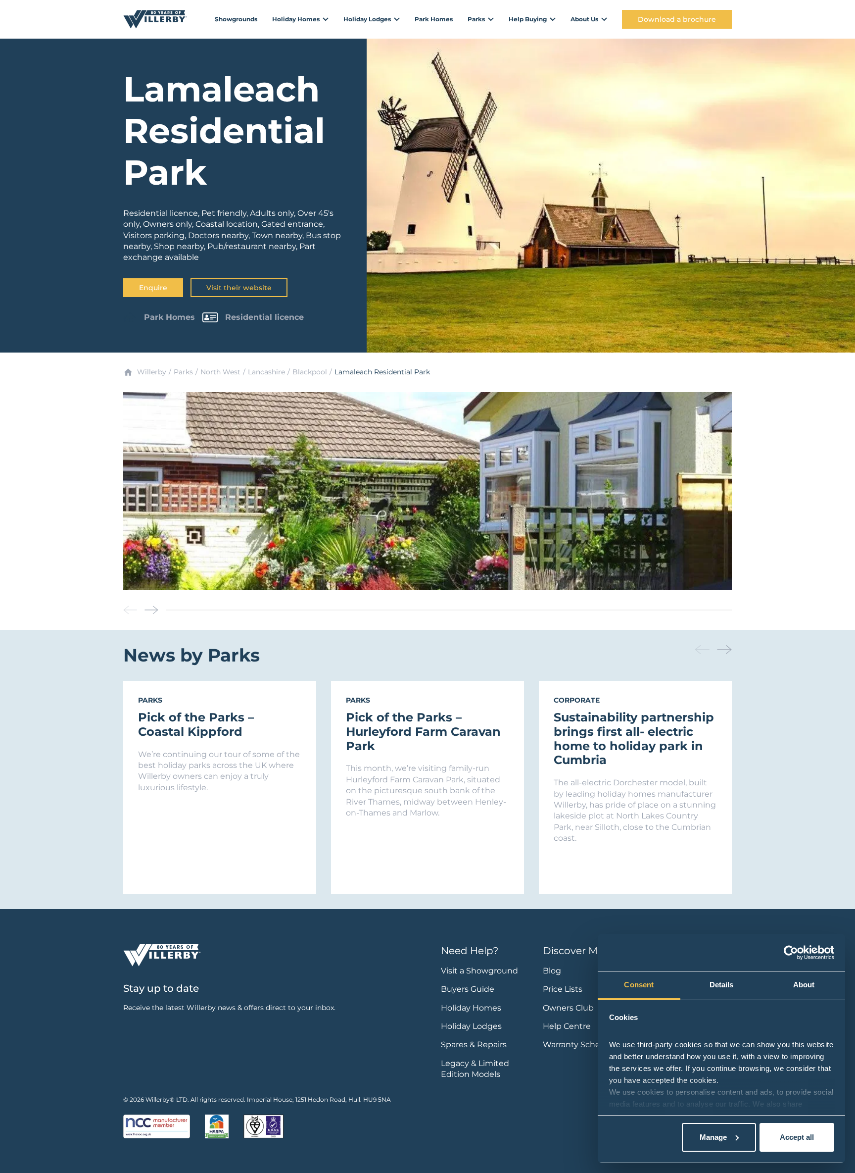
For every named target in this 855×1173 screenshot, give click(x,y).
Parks (183, 371)
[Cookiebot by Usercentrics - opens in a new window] (791, 952)
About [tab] (804, 984)
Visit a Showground (479, 970)
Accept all (797, 1137)
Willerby (151, 371)
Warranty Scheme (578, 1044)
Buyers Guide (467, 989)
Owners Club (568, 1008)
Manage (713, 1137)
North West (220, 371)
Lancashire (266, 371)
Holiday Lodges (471, 1026)
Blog (552, 970)
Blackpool (309, 371)
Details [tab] (722, 984)
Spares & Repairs (474, 1044)
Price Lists (562, 989)
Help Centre (567, 1026)
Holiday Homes (471, 1008)
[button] (151, 610)
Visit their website (239, 287)
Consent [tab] (639, 984)
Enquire (153, 287)
